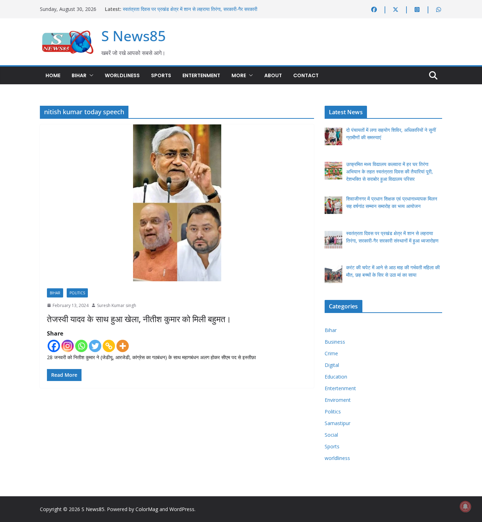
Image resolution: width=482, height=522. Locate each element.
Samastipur (337, 423)
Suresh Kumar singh (116, 305)
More (238, 75)
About (273, 75)
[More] (122, 346)
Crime (331, 353)
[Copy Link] (109, 346)
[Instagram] (67, 346)
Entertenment (201, 75)
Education (336, 376)
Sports (161, 75)
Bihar (79, 75)
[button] (90, 75)
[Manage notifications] (465, 506)
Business (335, 341)
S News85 (133, 35)
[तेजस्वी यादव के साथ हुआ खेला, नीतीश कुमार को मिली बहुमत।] (177, 202)
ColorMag (146, 509)
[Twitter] (95, 346)
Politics (77, 292)
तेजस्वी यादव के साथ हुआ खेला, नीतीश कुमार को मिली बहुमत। (139, 319)
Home (53, 75)
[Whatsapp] (81, 346)
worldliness (122, 75)
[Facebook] (54, 346)
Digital (332, 365)
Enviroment (338, 400)
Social (331, 434)
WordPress (181, 509)
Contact (306, 75)
